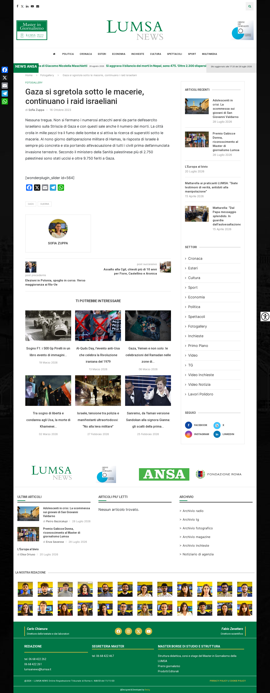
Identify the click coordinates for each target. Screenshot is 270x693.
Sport (192, 54)
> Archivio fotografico (196, 528)
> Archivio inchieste (194, 545)
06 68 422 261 (33, 664)
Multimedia (209, 54)
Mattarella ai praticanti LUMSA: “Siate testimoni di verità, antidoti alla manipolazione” (211, 187)
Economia (118, 54)
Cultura (155, 54)
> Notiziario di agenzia (196, 554)
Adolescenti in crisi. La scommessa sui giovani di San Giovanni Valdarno (226, 109)
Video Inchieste (201, 375)
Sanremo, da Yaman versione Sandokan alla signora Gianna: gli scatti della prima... (148, 419)
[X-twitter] (138, 631)
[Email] (37, 6)
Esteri (102, 54)
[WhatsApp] (5, 101)
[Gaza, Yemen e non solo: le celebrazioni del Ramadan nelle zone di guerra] (148, 325)
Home (29, 75)
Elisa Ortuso (27, 554)
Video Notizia (199, 384)
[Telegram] (5, 93)
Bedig (147, 690)
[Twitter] (22, 6)
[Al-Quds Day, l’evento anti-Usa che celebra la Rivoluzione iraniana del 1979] (98, 325)
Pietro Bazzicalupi (57, 521)
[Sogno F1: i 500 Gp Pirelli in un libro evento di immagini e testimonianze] (48, 325)
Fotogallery (47, 75)
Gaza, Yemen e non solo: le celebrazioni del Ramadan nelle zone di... (148, 354)
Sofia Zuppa (36, 109)
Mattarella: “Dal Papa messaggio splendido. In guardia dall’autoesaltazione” (227, 216)
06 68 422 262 (37, 659)
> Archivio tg (189, 519)
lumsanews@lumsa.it (37, 669)
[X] (5, 78)
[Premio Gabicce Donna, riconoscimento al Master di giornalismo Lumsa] (197, 139)
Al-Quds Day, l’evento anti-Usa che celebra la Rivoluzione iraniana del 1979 (98, 354)
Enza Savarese (55, 541)
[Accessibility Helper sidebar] (265, 316)
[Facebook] (17, 6)
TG (190, 365)
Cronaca (86, 54)
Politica (68, 54)
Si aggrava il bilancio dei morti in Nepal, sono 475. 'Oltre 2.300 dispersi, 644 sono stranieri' (156, 66)
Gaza (31, 204)
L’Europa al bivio (196, 166)
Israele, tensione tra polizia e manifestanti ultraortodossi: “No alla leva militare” (98, 419)
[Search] (250, 6)
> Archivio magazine (194, 537)
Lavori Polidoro (200, 394)
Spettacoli (174, 54)
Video (193, 355)
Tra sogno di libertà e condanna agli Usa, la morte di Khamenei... (48, 419)
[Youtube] (32, 6)
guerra (44, 204)
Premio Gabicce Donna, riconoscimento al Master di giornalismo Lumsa (226, 142)
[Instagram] (128, 631)
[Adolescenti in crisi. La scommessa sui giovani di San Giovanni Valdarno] (197, 106)
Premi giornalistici (169, 666)
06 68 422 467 (105, 656)
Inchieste (137, 54)
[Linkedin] (27, 6)
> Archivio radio (191, 511)
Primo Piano (198, 346)
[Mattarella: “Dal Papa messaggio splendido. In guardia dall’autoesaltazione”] (197, 214)
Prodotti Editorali (168, 671)
